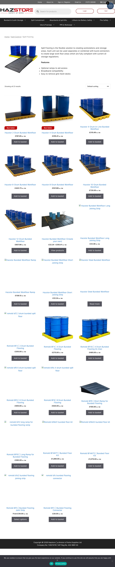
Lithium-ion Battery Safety (82, 20)
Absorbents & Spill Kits (58, 20)
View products (57, 250)
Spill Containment (37, 20)
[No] (112, 561)
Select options (20, 519)
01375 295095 (91, 2)
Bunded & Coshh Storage (13, 20)
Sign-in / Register (64, 2)
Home (40, 2)
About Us (50, 2)
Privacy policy (61, 564)
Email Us (78, 2)
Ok (52, 564)
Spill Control (16, 37)
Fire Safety (104, 20)
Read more (95, 304)
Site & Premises (46, 25)
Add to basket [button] (20, 142)
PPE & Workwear (66, 25)
